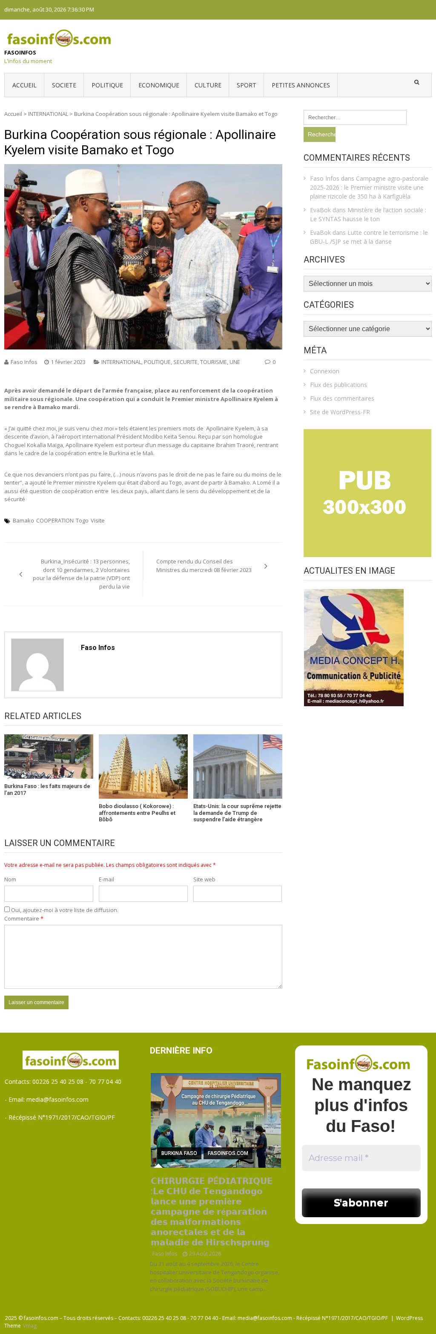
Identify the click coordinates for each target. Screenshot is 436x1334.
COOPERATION (55, 520)
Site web (204, 879)
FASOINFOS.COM (228, 1153)
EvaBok (320, 210)
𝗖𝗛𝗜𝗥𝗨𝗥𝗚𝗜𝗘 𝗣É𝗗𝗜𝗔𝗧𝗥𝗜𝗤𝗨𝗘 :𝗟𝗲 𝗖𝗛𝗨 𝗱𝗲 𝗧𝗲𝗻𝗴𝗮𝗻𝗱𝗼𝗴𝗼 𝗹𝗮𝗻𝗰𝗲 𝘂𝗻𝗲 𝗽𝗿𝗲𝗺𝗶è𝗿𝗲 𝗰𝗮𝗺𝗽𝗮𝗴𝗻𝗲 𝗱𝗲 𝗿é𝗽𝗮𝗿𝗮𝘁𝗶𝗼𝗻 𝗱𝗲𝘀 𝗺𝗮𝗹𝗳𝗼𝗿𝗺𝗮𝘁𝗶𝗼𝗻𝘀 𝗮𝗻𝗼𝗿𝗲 (212, 1211)
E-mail (106, 879)
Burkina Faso (179, 1153)
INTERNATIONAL (48, 114)
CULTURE (208, 85)
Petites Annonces (301, 85)
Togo (82, 520)
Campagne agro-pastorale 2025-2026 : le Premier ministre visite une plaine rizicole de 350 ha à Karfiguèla (369, 187)
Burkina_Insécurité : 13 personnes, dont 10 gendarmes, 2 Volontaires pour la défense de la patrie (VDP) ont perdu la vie (81, 573)
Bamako (23, 520)
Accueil (24, 85)
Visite (98, 520)
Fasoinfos (20, 52)
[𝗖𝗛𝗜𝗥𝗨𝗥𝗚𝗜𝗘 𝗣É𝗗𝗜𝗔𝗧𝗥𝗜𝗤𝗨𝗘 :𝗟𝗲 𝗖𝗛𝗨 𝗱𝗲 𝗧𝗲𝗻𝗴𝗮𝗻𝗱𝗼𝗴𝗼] (216, 1120)
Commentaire (23, 918)
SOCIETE (64, 85)
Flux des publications (338, 385)
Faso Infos (24, 362)
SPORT (246, 85)
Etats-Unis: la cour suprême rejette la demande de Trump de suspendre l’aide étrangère (237, 813)
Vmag (30, 1325)
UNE (234, 362)
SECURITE (185, 362)
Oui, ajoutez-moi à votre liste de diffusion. (64, 910)
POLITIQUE (107, 85)
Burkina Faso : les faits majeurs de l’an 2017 (47, 789)
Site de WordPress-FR (340, 412)
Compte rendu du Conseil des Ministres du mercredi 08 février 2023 (204, 565)
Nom (10, 879)
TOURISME (213, 362)
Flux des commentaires (342, 398)
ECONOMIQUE (158, 85)
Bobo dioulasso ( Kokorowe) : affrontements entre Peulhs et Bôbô (137, 813)
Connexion (324, 371)
